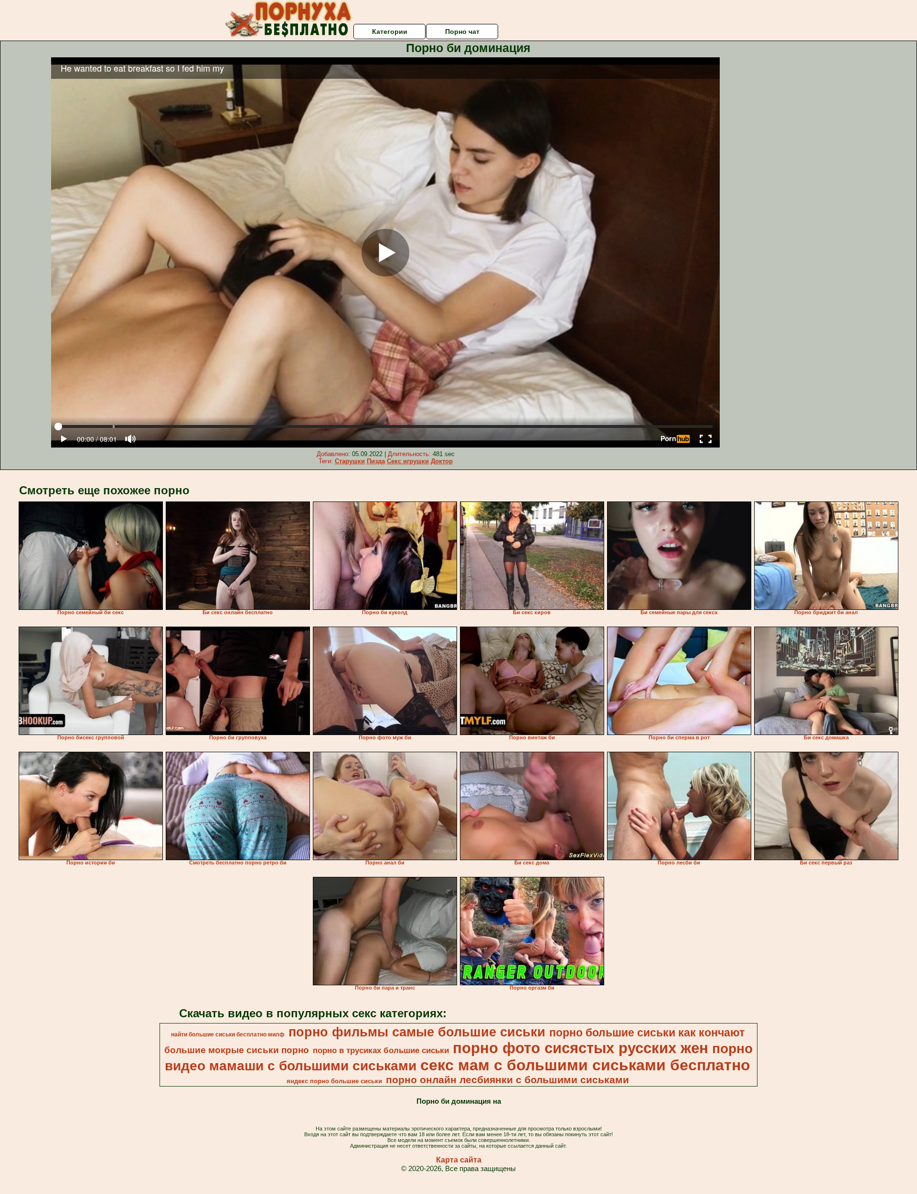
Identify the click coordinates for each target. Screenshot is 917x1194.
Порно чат (462, 31)
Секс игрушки (408, 461)
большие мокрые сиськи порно (236, 1050)
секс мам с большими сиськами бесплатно (585, 1065)
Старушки (350, 461)
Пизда (376, 461)
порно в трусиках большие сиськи (381, 1050)
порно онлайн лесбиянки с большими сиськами (507, 1080)
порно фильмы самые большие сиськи (416, 1032)
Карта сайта (458, 1160)
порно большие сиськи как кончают (647, 1032)
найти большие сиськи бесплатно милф (228, 1034)
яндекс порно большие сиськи (334, 1081)
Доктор (442, 461)
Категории (389, 31)
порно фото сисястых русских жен (580, 1048)
